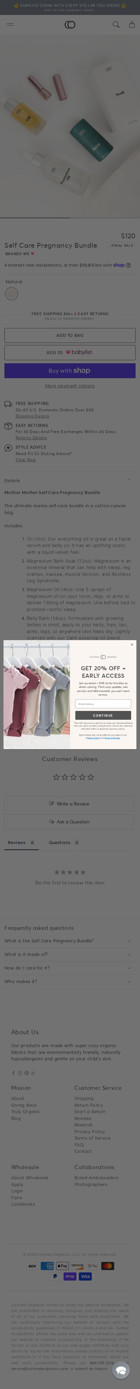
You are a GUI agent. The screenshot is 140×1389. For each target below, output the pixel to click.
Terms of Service (112, 738)
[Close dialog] (132, 644)
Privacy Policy (93, 738)
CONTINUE (103, 715)
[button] (121, 1370)
